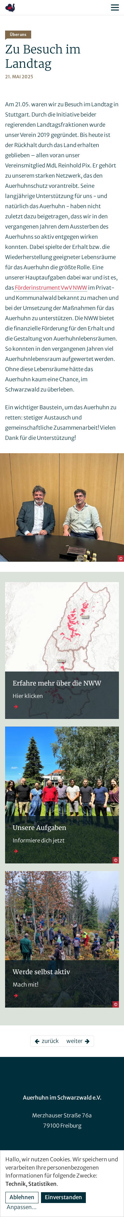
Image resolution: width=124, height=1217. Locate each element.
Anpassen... (22, 1207)
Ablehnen (22, 1197)
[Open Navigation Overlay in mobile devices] (115, 7)
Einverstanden (63, 1197)
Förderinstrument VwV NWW (50, 287)
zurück (49, 1041)
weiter (75, 1041)
